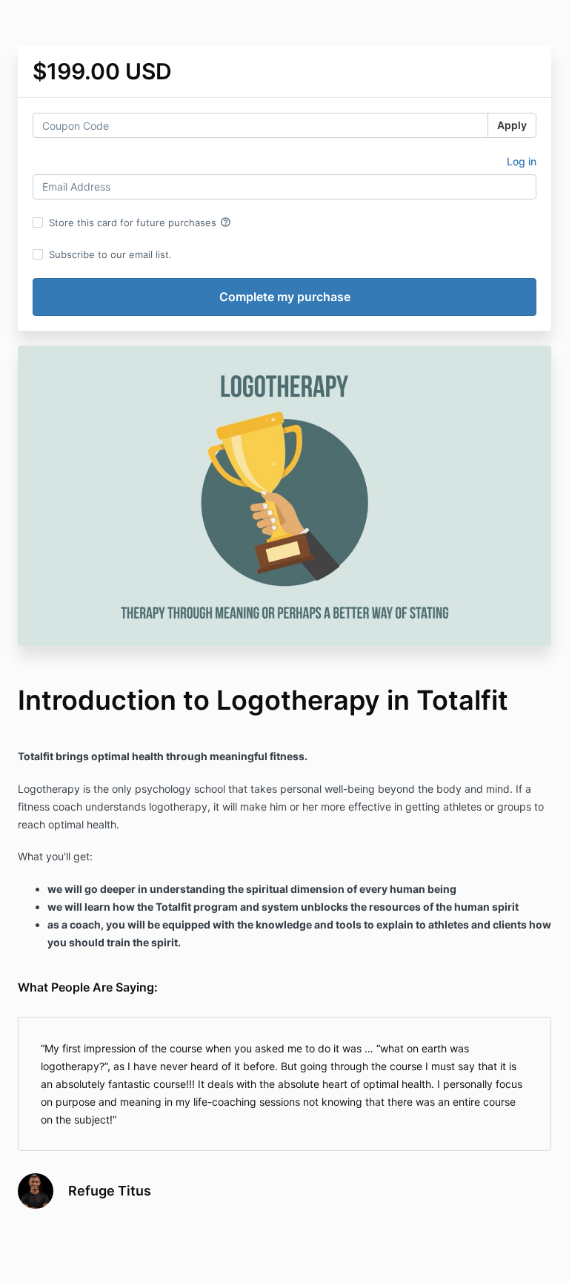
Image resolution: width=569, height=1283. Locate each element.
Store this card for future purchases (140, 222)
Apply (512, 125)
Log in (521, 161)
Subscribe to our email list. (110, 254)
